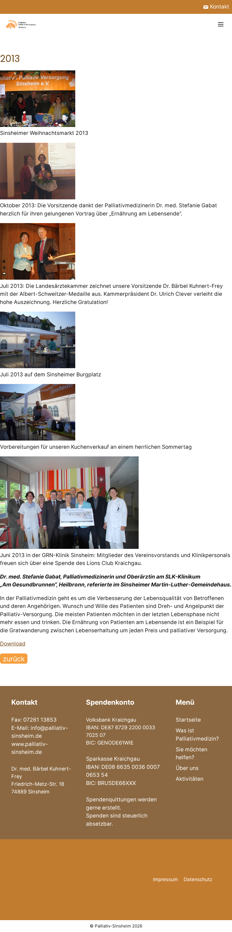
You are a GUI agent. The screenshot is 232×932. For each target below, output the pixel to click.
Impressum (165, 879)
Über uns (187, 768)
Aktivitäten (189, 779)
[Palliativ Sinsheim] (21, 25)
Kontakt (219, 6)
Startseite (188, 720)
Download (12, 643)
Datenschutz (198, 879)
